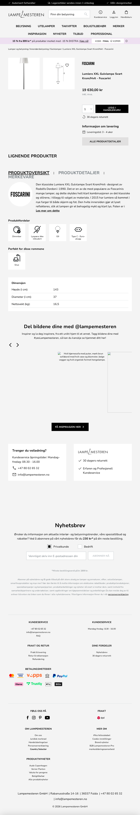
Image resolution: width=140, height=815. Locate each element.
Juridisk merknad (38, 738)
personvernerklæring (118, 594)
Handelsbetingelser (38, 742)
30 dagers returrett (101, 655)
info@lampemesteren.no (33, 474)
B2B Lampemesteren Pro (102, 745)
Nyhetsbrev (101, 652)
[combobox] (69, 14)
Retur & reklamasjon (38, 655)
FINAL (107, 41)
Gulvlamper (56, 48)
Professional (101, 34)
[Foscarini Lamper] (99, 63)
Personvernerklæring (38, 745)
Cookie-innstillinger (101, 738)
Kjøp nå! (84, 41)
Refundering (38, 659)
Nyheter (59, 34)
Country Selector (38, 749)
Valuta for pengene (38, 772)
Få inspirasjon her (68, 426)
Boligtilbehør (38, 776)
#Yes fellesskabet (101, 735)
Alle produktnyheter (38, 779)
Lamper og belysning (18, 48)
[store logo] (26, 14)
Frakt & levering (38, 652)
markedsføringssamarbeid (101, 749)
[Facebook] (28, 717)
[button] (67, 65)
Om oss (38, 735)
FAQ (38, 635)
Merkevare (21, 177)
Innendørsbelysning (39, 48)
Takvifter (69, 26)
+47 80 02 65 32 (28, 468)
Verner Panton (38, 769)
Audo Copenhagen (38, 765)
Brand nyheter (102, 742)
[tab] (31, 173)
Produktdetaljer (79, 173)
